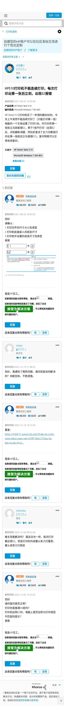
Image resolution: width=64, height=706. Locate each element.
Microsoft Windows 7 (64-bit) (28, 155)
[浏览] (5, 15)
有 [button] (35, 332)
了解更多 (33, 50)
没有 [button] (44, 332)
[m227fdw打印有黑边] (20, 57)
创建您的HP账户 (13, 50)
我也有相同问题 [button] (15, 175)
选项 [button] (59, 31)
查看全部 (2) (18, 161)
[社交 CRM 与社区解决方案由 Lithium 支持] (39, 686)
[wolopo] (9, 348)
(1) (28, 177)
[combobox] (32, 23)
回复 (12, 168)
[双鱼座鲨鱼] (9, 199)
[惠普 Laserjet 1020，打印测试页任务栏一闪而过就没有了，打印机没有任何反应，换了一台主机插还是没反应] (23, 57)
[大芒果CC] (9, 68)
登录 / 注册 (54, 15)
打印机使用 (11, 31)
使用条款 (22, 700)
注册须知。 (34, 700)
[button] (57, 65)
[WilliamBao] (9, 513)
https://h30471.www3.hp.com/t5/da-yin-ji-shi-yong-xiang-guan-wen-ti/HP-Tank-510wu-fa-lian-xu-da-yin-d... (29, 438)
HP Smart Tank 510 (23, 149)
